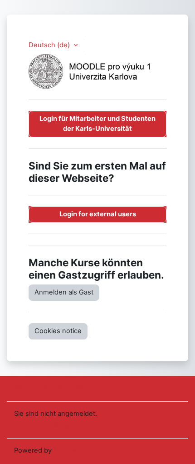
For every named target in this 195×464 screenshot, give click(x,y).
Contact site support (58, 388)
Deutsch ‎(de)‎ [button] (50, 45)
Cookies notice (58, 331)
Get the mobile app (44, 425)
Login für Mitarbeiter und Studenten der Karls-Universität (97, 124)
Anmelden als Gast (63, 292)
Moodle (65, 450)
